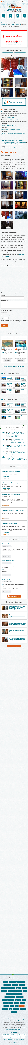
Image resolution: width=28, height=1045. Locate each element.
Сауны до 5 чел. (19, 439)
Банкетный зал (5, 140)
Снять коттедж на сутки (17, 442)
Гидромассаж (12, 129)
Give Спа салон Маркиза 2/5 (2, 312)
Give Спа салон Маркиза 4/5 (5, 312)
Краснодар (11, 991)
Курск (25, 991)
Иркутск (19, 988)
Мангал (21, 458)
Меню (3, 17)
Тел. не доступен (15, 102)
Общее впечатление (6, 310)
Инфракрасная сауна (11, 436)
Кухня (2, 148)
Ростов (5, 1003)
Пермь (24, 1000)
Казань (24, 988)
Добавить (24, 1)
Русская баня (4, 24)
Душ (7, 129)
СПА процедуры (18, 148)
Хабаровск (16, 1009)
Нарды (2, 135)
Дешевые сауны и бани (19, 445)
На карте (18, 17)
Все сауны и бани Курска (7, 22)
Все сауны (10, 17)
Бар (10, 140)
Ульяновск (4, 1009)
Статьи (22, 1037)
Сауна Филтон (7, 338)
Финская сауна (22, 22)
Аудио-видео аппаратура (18, 140)
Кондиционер (19, 144)
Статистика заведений (18, 1039)
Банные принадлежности (7, 142)
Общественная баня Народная (11, 471)
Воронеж (21, 985)
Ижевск (13, 988)
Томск (12, 1006)
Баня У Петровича (23, 390)
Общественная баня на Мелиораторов (13, 510)
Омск (12, 1000)
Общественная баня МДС (10, 390)
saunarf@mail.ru (13, 42)
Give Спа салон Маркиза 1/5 (1, 312)
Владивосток (7, 985)
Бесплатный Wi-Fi (10, 144)
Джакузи (3, 129)
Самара (16, 1003)
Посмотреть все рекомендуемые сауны (14, 366)
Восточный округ (16, 24)
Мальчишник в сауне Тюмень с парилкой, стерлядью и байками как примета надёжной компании (17, 608)
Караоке (3, 133)
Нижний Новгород (9, 997)
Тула (17, 1006)
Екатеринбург (5, 988)
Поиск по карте (5, 1034)
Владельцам (17, 1)
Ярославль (14, 1012)
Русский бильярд (10, 133)
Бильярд (14, 458)
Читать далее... (6, 476)
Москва (6, 982)
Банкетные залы (21, 459)
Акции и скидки (8, 1039)
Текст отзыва (5, 300)
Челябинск (23, 1009)
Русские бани (17, 432)
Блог (25, 1034)
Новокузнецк (19, 997)
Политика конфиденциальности (14, 1029)
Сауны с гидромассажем (12, 454)
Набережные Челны (17, 994)
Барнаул (22, 982)
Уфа (10, 1009)
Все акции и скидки (14, 596)
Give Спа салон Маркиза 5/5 (6, 312)
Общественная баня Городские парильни (10, 385)
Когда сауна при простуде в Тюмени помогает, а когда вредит (16, 632)
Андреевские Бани (10, 410)
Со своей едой (19, 138)
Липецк (8, 994)
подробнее (7, 360)
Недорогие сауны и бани (13, 446)
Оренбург (18, 1000)
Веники (3, 144)
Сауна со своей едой (16, 457)
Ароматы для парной (20, 142)
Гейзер (18, 129)
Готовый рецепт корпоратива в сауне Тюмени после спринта (17, 624)
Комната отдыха (5, 138)
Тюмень (22, 1006)
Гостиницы (9, 461)
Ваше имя (4, 295)
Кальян (6, 148)
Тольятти (6, 1006)
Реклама (20, 1034)
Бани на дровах (15, 435)
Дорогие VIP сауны (11, 448)
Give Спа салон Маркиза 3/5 (4, 312)
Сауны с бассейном (18, 451)
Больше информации (15, 646)
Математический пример (8, 316)
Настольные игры (20, 133)
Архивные (6, 1037)
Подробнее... (6, 556)
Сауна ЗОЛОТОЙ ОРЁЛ (9, 378)
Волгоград (14, 985)
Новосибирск (5, 1000)
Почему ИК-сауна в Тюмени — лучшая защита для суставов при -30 (17, 639)
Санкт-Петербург (14, 982)
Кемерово (4, 991)
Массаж (11, 148)
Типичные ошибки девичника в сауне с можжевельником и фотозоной (17, 616)
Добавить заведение (15, 1037)
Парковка (12, 138)
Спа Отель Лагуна (21, 338)
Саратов (22, 1003)
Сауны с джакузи (10, 452)
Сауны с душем (21, 452)
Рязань (11, 1003)
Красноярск (19, 991)
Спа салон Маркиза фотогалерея (12, 160)
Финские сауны (10, 433)
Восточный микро (13, 119)
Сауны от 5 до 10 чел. (11, 441)
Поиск (24, 17)
